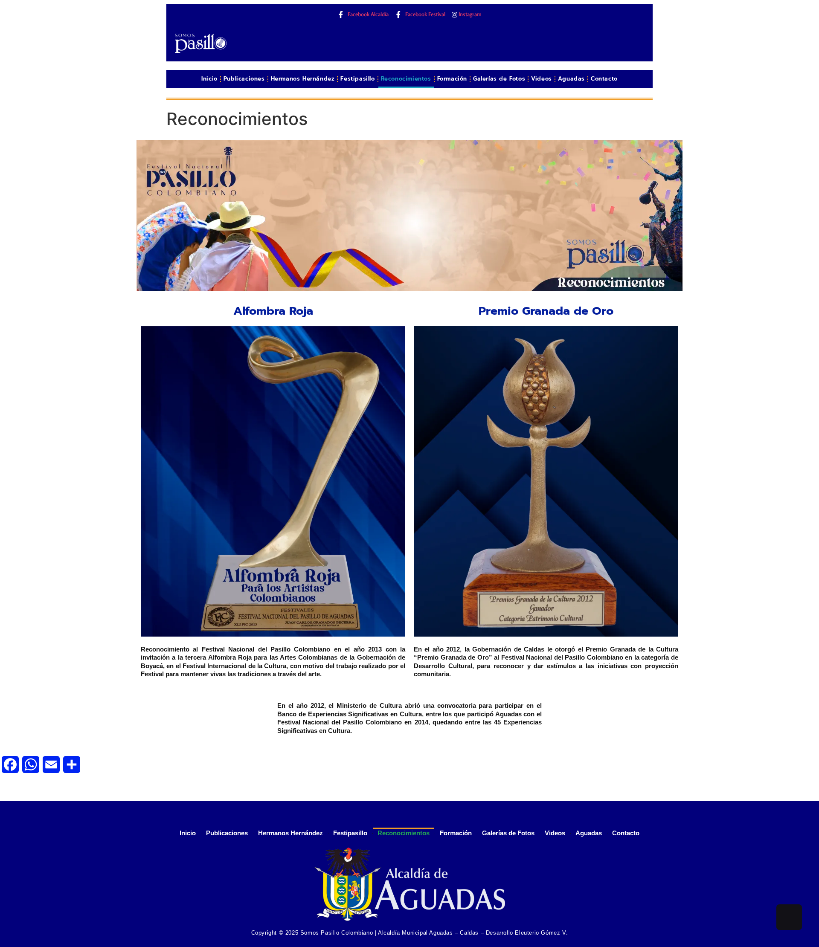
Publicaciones (244, 79)
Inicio (209, 79)
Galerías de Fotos (499, 79)
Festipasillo (357, 79)
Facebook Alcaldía (367, 14)
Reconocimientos (406, 79)
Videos (541, 79)
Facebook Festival (424, 14)
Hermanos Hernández (303, 79)
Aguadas (571, 79)
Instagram (469, 14)
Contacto (604, 79)
